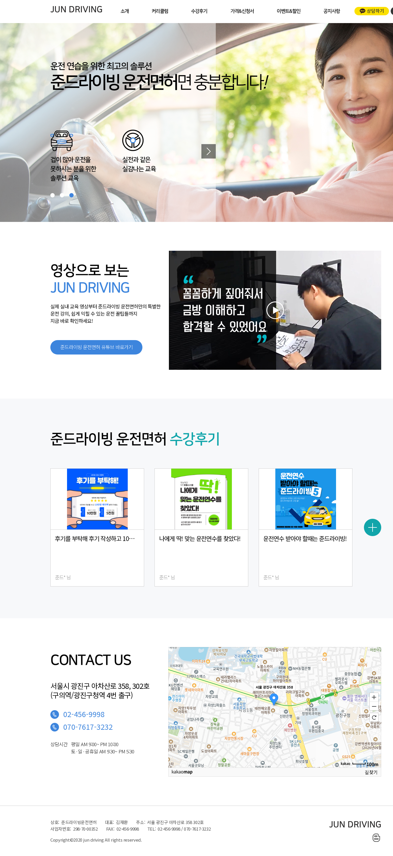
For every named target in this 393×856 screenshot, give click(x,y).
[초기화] (374, 717)
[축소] (374, 706)
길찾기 (371, 772)
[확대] (374, 697)
